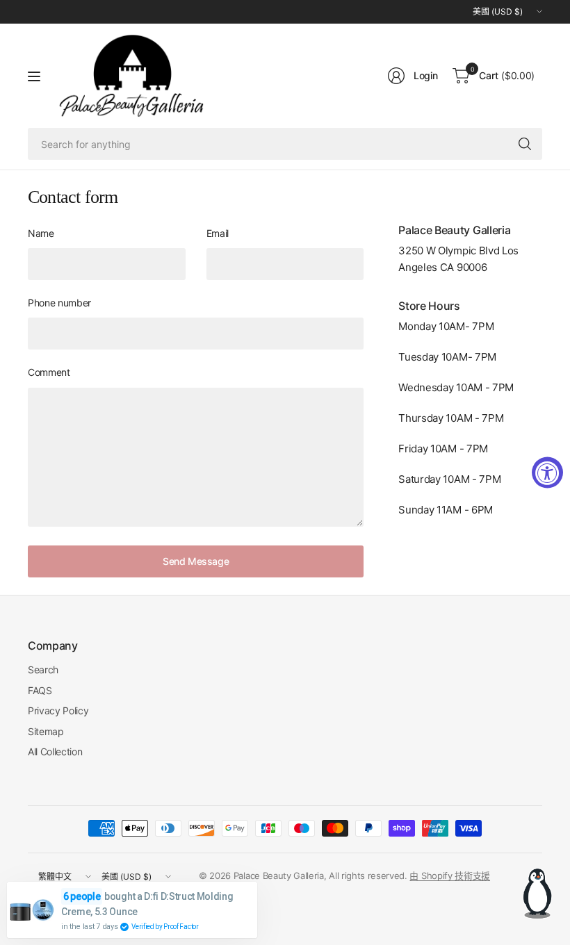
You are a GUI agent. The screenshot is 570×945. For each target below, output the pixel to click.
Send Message (196, 561)
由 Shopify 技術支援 (449, 875)
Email (217, 233)
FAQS (40, 690)
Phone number (59, 303)
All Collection (55, 751)
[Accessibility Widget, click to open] (547, 472)
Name (41, 233)
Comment (49, 372)
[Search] (524, 144)
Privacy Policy (58, 710)
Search (43, 669)
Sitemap (46, 731)
